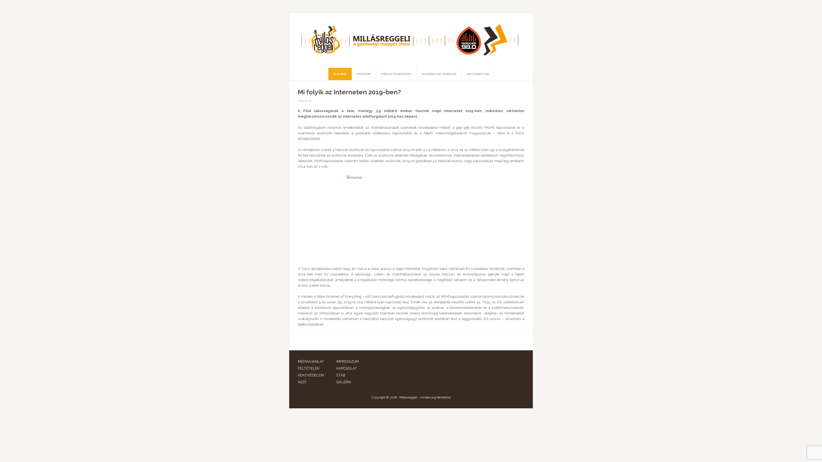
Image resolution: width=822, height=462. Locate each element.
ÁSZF (302, 382)
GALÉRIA (343, 382)
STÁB (340, 375)
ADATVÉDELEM (311, 375)
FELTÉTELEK (308, 368)
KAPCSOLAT (346, 368)
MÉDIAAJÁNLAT (311, 362)
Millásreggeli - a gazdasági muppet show (411, 40)
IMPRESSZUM (347, 362)
